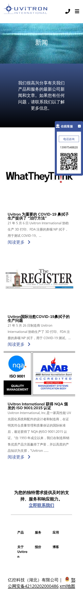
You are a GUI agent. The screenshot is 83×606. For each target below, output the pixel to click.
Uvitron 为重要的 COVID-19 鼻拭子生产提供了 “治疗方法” (38, 216)
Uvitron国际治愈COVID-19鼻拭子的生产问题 (39, 318)
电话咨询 (69, 139)
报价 (38, 547)
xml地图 (67, 586)
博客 (56, 547)
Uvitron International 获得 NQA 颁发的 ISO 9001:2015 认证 (38, 406)
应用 (56, 532)
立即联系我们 (41, 505)
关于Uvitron (22, 552)
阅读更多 (16, 242)
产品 (20, 532)
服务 (38, 532)
